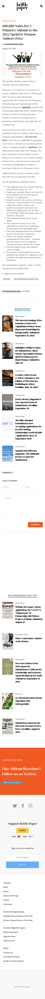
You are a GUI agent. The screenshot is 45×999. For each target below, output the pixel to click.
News (5, 887)
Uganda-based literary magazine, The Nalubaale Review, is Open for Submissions (27, 455)
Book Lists (18, 694)
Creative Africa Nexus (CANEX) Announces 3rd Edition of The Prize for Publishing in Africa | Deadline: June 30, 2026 (27, 381)
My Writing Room (10, 932)
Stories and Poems (21, 634)
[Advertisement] (22, 564)
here (7, 273)
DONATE (22, 830)
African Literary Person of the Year (18, 920)
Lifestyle (7, 883)
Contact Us (8, 952)
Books (6, 891)
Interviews (7, 904)
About (6, 948)
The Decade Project (11, 957)
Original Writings (10, 896)
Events (6, 900)
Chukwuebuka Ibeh (11, 291)
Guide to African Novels (13, 961)
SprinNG (6, 279)
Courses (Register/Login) (14, 928)
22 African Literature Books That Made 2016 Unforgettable (28, 700)
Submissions (9, 940)
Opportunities (20, 603)
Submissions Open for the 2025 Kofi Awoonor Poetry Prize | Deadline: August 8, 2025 (28, 727)
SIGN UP (22, 864)
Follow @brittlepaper (13, 783)
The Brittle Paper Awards (14, 912)
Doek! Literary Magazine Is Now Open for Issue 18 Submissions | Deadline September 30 (28, 404)
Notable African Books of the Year (18, 916)
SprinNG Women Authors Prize (26, 279)
